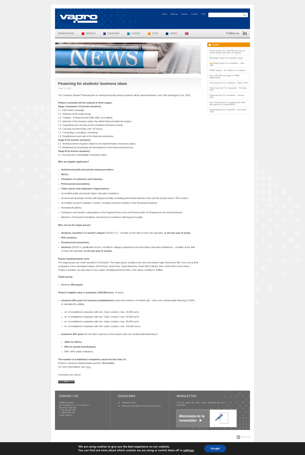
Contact (194, 14)
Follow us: (233, 33)
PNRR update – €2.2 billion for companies (228, 70)
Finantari (113, 33)
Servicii (90, 33)
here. (88, 367)
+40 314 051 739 (68, 410)
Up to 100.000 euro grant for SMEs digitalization (225, 77)
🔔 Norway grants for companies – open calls (227, 64)
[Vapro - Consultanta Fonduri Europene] (79, 19)
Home (164, 14)
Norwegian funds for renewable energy (226, 58)
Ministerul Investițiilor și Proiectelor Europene (141, 406)
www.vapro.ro (66, 415)
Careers (184, 14)
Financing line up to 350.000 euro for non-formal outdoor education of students (227, 52)
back (66, 381)
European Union (129, 403)
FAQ (203, 14)
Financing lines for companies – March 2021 (229, 83)
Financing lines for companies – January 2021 (227, 96)
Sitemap (174, 14)
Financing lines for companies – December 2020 (228, 111)
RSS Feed (245, 437)
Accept (215, 448)
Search (244, 15)
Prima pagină (66, 33)
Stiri (155, 33)
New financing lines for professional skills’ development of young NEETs (228, 103)
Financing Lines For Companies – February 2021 (228, 89)
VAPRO (174, 33)
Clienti (135, 33)
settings (188, 450)
